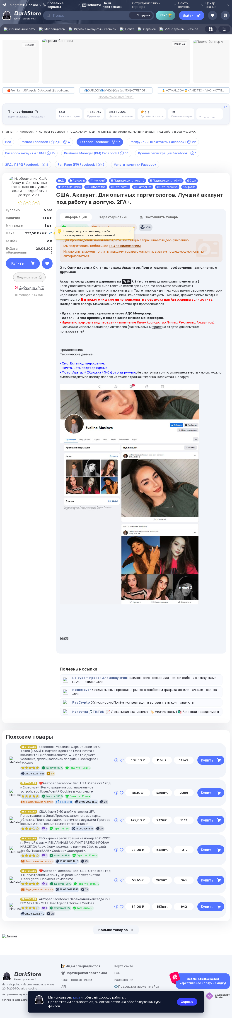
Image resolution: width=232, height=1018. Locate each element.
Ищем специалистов (82, 966)
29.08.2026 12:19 (69, 861)
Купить (17, 263)
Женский (99, 180)
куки (76, 997)
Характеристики (113, 217)
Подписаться (27, 277)
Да (63, 180)
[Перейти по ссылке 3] (116, 61)
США (192, 180)
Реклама (29, 44)
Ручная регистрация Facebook (167, 153)
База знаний (123, 979)
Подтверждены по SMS (167, 180)
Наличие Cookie (70, 187)
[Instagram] (210, 112)
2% (148, 227)
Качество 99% (62, 855)
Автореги (78, 180)
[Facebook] (203, 112)
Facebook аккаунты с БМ (30, 153)
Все (8, 142)
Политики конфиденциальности (17, 999)
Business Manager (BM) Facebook (96, 153)
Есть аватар (97, 187)
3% (53, 773)
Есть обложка (169, 187)
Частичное (144, 187)
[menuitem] (18, 29)
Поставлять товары (161, 217)
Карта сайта (123, 966)
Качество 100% (54, 767)
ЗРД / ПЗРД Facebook (26, 164)
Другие (190, 187)
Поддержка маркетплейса (138, 986)
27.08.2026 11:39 (88, 801)
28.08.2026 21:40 (34, 913)
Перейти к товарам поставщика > (26, 116)
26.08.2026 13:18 (69, 889)
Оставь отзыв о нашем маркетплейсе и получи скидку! (202, 981)
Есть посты (121, 187)
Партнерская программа (86, 973)
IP (128, 281)
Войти (188, 15)
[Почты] (217, 112)
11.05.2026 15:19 (85, 828)
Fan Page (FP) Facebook (81, 164)
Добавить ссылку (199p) (116, 97)
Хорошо (187, 1001)
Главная (8, 132)
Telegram (15, 5)
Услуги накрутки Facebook (135, 164)
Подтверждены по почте (128, 180)
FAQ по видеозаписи (125, 246)
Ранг (166, 15)
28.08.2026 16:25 (34, 773)
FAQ (117, 973)
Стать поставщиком (76, 979)
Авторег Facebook (52, 132)
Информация (76, 217)
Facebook (27, 132)
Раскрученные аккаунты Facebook (163, 142)
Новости (94, 5)
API (63, 986)
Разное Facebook (45, 142)
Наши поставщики (113, 5)
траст (157, 327)
